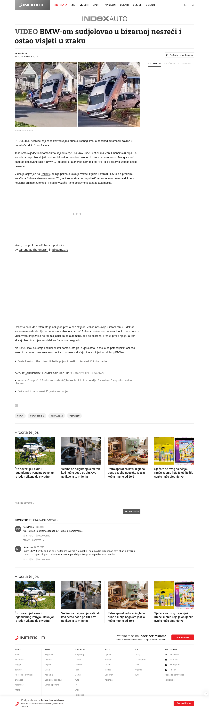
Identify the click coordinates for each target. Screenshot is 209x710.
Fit (76, 685)
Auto (77, 680)
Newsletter (170, 680)
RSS (137, 675)
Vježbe (108, 669)
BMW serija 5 (37, 416)
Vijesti (84, 5)
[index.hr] (32, 5)
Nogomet (49, 654)
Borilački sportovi (53, 680)
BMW (20, 416)
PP (18, 528)
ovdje (92, 380)
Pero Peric (28, 527)
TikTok (172, 669)
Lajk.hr (108, 664)
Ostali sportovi (52, 685)
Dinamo (48, 659)
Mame (78, 675)
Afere (17, 690)
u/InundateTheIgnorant (33, 249)
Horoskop (79, 695)
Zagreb (18, 669)
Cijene (137, 5)
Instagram (174, 664)
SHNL (47, 669)
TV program (140, 659)
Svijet (17, 654)
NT (18, 549)
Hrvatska (19, 659)
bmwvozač (57, 416)
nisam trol (28, 547)
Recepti (108, 659)
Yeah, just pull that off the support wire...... (42, 245)
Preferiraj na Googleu (181, 55)
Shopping (79, 654)
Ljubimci (79, 664)
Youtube (173, 659)
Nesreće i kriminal (23, 675)
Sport (97, 5)
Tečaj (137, 654)
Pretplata (60, 5)
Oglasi (124, 5)
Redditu (45, 173)
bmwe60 (74, 416)
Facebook (174, 654)
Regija (18, 664)
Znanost (19, 680)
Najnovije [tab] (154, 64)
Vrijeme (138, 669)
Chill (77, 690)
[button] (19, 450)
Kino (137, 664)
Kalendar (19, 685)
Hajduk (48, 664)
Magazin (80, 649)
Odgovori (109, 675)
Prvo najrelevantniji (44, 520)
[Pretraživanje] (191, 5)
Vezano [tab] (186, 64)
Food (77, 669)
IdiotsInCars (60, 249)
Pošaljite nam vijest (174, 675)
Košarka (49, 675)
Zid (73, 5)
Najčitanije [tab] (171, 64)
